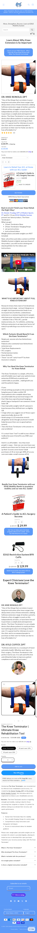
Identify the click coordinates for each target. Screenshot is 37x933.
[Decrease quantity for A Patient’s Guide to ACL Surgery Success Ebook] (16, 522)
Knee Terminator (8, 748)
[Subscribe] (28, 888)
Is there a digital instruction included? (14, 865)
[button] (4, 5)
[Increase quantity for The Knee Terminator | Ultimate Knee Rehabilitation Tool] (8, 162)
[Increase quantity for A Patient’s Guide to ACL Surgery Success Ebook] (21, 522)
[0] (31, 34)
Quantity (17, 519)
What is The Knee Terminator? (11, 848)
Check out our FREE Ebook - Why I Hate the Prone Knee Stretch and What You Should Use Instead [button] (18, 52)
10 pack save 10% (25, 748)
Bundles (3, 155)
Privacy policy (14, 929)
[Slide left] (15, 721)
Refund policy (32, 926)
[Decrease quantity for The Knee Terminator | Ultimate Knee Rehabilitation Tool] (3, 162)
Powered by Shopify (22, 926)
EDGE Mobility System (23, 215)
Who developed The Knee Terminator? (14, 852)
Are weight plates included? (10, 860)
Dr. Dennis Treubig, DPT (16, 791)
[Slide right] (22, 721)
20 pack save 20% (9, 752)
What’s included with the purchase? (13, 856)
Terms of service (24, 929)
